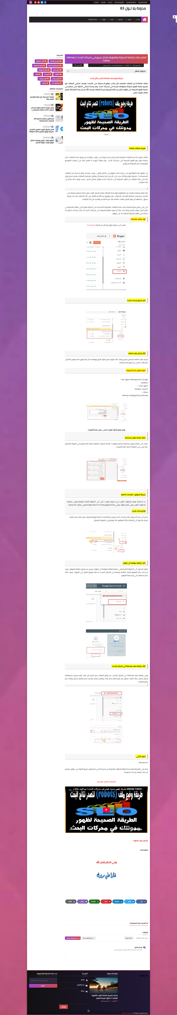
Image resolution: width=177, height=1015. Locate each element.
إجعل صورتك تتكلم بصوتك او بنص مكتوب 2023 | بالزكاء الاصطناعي (42, 108)
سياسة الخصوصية (131, 2)
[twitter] (41, 2)
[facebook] (45, 2)
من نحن (110, 2)
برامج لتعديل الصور (54, 65)
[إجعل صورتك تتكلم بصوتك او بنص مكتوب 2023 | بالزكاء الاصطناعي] (59, 107)
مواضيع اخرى (56, 83)
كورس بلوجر (106, 65)
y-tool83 (114, 1001)
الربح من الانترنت (55, 61)
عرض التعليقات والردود (72, 938)
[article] (86, 913)
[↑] (88, 1010)
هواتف (44, 83)
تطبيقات (57, 74)
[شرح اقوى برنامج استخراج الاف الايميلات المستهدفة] (59, 118)
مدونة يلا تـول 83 (133, 8)
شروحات (46, 74)
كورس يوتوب (43, 78)
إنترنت (138, 19)
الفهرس (103, 2)
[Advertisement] (88, 38)
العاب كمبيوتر (40, 61)
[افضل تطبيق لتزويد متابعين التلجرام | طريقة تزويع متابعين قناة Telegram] (59, 129)
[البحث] (30, 2)
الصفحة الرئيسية (142, 2)
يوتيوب (104, 19)
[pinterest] (35, 2)
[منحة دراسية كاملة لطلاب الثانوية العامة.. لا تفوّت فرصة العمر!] (104, 985)
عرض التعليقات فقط (88, 938)
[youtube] (38, 2)
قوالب (37, 74)
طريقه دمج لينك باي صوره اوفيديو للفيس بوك (42, 97)
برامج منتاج (56, 70)
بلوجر (111, 19)
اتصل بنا (96, 2)
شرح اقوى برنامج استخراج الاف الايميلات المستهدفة (44, 119)
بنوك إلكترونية (92, 19)
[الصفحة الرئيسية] (144, 19)
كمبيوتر (120, 19)
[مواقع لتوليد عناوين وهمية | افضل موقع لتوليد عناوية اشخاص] (59, 140)
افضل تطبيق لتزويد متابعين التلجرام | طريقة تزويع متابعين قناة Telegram (41, 130)
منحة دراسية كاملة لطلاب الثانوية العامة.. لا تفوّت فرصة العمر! (105, 997)
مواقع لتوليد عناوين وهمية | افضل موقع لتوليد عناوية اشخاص (42, 141)
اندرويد (129, 19)
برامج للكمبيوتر (38, 65)
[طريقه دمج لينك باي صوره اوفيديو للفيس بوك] (59, 96)
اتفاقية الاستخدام (119, 2)
